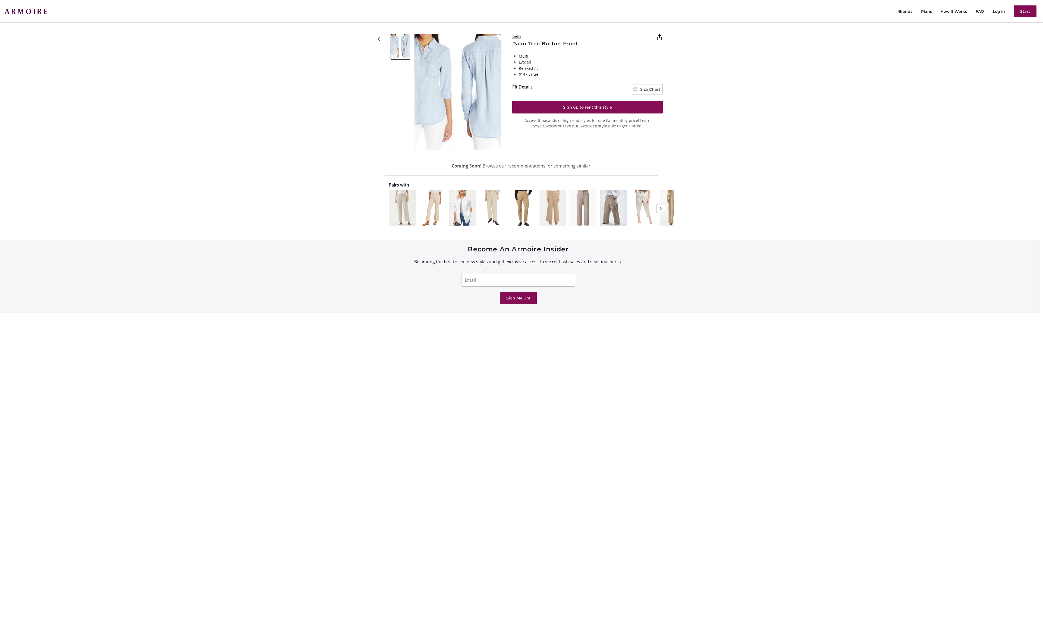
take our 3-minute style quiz (589, 126)
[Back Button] (379, 39)
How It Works (954, 11)
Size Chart (649, 89)
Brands (905, 11)
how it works (544, 126)
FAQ (980, 11)
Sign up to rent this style (587, 107)
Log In (999, 11)
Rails (516, 36)
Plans (926, 11)
